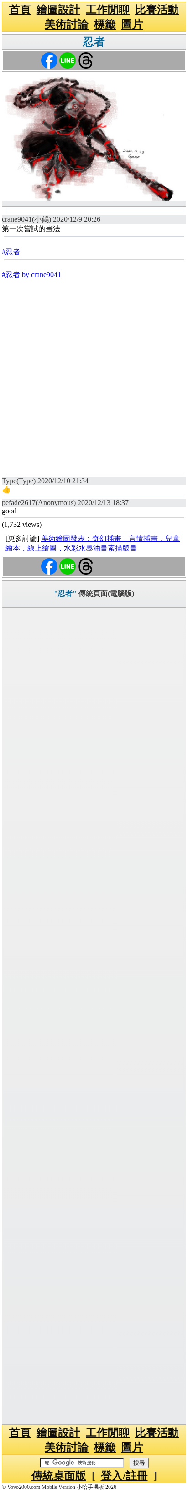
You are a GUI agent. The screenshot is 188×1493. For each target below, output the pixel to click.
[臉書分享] (49, 60)
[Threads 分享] (86, 60)
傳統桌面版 (58, 1476)
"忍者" (65, 593)
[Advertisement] (94, 375)
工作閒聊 (108, 9)
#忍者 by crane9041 (31, 274)
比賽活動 (157, 9)
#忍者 (11, 252)
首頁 (20, 9)
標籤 (105, 24)
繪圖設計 (58, 9)
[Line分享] (67, 60)
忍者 (94, 42)
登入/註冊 (124, 1476)
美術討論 (67, 24)
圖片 (132, 24)
